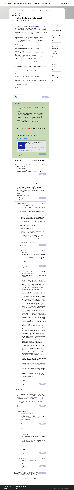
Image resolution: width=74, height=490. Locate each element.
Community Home (16, 3)
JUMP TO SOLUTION (21, 13)
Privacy (5, 488)
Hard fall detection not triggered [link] (46, 10)
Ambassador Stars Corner (46, 3)
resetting (23, 114)
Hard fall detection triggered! (54, 75)
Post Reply (42, 473)
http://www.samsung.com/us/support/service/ (26, 118)
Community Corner (23, 3)
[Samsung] (6, 3)
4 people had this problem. (21, 93)
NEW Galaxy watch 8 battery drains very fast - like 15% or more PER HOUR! (56, 34)
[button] (47, 25)
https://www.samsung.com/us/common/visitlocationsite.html (29, 123)
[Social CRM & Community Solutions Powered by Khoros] (61, 482)
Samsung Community (16, 10)
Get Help (29, 3)
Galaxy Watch (35, 10)
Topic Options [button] (59, 17)
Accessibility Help (8, 486)
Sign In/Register (64, 3)
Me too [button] (18, 95)
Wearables (29, 10)
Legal (17, 488)
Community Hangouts (36, 3)
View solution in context (22, 138)
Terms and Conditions (21, 486)
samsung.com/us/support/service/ (30, 145)
